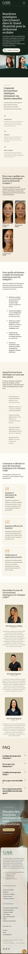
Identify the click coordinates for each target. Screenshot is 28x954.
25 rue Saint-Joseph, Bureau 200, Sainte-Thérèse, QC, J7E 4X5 (15, 873)
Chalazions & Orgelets (9, 894)
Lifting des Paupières (8, 898)
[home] (10, 3)
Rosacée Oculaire (7, 896)
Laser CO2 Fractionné (9, 916)
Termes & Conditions (20, 943)
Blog (4, 932)
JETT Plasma (6, 914)
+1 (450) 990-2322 (9, 875)
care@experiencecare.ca (11, 878)
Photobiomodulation (8, 910)
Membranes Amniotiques (9, 921)
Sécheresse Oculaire (8, 890)
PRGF (4, 918)
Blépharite (6, 892)
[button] (24, 2)
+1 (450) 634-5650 (9, 877)
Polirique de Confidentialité (9, 943)
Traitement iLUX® (8, 912)
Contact (5, 930)
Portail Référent (7, 934)
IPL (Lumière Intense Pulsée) (10, 908)
